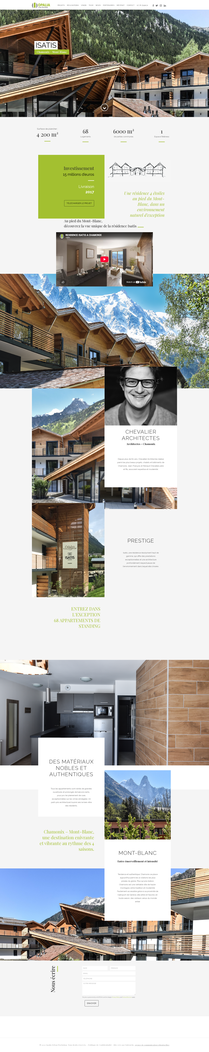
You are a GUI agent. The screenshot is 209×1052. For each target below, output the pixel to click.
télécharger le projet (79, 203)
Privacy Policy (116, 997)
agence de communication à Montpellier (152, 1045)
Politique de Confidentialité (100, 1045)
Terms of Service (127, 997)
